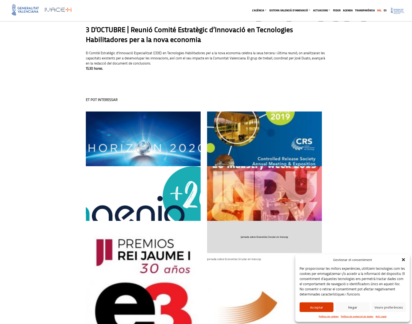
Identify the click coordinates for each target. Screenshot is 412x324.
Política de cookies (329, 316)
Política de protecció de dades (357, 316)
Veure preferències (388, 307)
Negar (352, 307)
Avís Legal (381, 316)
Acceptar (316, 307)
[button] (403, 260)
